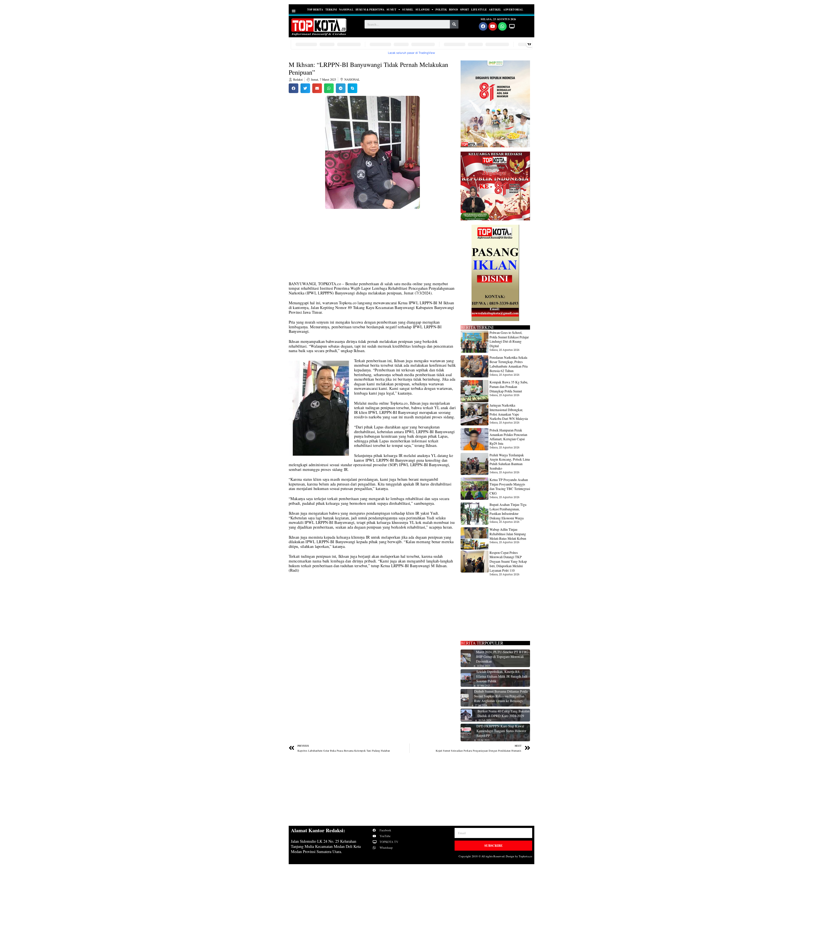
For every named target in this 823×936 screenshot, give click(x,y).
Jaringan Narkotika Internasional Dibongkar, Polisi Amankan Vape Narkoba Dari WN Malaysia (509, 412)
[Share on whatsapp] (329, 88)
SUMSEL (407, 9)
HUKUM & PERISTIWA (370, 9)
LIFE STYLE (479, 9)
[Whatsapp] (502, 26)
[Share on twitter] (305, 88)
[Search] (454, 24)
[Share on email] (317, 88)
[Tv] (512, 26)
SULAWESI (423, 9)
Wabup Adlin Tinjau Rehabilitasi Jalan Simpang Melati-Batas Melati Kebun (508, 534)
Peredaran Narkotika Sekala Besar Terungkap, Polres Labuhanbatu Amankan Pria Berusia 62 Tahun (509, 364)
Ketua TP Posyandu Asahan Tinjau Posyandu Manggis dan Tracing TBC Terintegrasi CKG (510, 486)
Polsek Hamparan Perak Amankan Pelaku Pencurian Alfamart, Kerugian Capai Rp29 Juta (508, 437)
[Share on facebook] (293, 88)
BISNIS (453, 9)
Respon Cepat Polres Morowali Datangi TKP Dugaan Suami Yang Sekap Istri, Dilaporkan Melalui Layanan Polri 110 (508, 561)
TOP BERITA (315, 9)
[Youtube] (492, 26)
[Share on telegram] (340, 88)
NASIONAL (346, 9)
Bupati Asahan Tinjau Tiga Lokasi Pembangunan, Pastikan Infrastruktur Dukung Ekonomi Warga (508, 511)
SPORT (464, 9)
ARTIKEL (495, 9)
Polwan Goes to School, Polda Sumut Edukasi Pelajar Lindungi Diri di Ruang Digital (509, 339)
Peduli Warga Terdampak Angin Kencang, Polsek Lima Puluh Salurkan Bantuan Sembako (510, 461)
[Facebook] (483, 26)
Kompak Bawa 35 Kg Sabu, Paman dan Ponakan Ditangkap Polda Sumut (509, 386)
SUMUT (391, 9)
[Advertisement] (373, 250)
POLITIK (441, 9)
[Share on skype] (352, 88)
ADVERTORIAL (513, 9)
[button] (294, 11)
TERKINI (331, 9)
